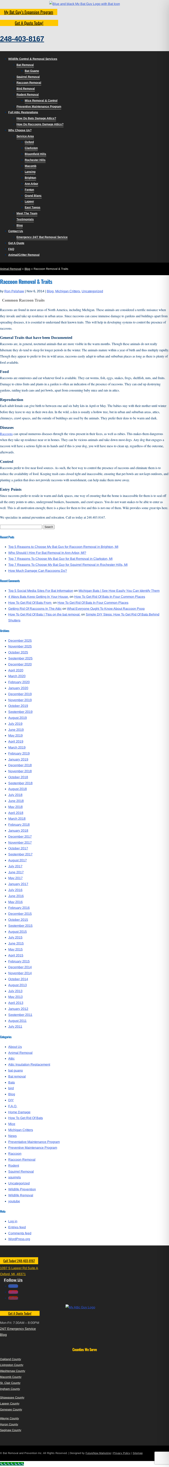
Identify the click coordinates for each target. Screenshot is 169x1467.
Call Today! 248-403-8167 (19, 1260)
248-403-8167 (22, 39)
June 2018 (16, 801)
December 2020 (20, 664)
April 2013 (15, 1003)
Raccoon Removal (28, 82)
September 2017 (20, 854)
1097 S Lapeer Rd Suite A (19, 1268)
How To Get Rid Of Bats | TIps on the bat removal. (44, 614)
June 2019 (16, 729)
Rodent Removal (27, 94)
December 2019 (20, 694)
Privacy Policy (121, 1453)
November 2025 (20, 646)
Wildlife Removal (20, 1195)
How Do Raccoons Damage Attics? (39, 124)
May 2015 (15, 949)
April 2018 (15, 813)
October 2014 (18, 979)
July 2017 (15, 866)
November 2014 (20, 973)
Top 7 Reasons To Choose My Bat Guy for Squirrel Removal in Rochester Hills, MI (68, 564)
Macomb (30, 165)
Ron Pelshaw (14, 291)
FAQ (11, 249)
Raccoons (6, 434)
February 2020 (19, 682)
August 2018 (17, 789)
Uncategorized (92, 291)
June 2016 (16, 896)
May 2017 (15, 878)
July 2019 (15, 723)
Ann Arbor (31, 183)
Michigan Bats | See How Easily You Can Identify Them (119, 590)
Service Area (25, 136)
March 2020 (17, 676)
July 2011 (15, 1026)
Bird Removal (25, 88)
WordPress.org (19, 1239)
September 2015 (20, 925)
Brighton (30, 177)
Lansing (30, 171)
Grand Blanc (33, 195)
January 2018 (18, 830)
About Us (15, 1046)
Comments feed (19, 1233)
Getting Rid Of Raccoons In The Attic (35, 608)
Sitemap (138, 1453)
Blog (19, 225)
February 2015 (19, 961)
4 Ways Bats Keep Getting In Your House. (38, 596)
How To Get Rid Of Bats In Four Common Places (109, 596)
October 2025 (18, 652)
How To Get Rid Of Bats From (30, 602)
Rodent (13, 1165)
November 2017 (20, 842)
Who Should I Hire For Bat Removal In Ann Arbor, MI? (47, 552)
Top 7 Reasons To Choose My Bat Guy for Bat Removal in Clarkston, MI (60, 558)
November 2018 (20, 771)
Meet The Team (26, 213)
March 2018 (17, 818)
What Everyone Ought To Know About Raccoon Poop (106, 608)
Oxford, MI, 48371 (13, 1274)
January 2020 (18, 688)
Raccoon (14, 1153)
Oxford (29, 142)
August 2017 (17, 860)
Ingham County (10, 1388)
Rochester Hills (35, 160)
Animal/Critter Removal (24, 254)
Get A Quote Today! (29, 23)
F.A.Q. (12, 1106)
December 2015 (20, 913)
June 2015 (16, 943)
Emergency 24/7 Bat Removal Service (42, 237)
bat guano (15, 1070)
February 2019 (19, 753)
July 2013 (15, 991)
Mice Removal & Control (41, 100)
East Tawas (32, 207)
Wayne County (9, 1418)
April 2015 (15, 955)
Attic (11, 1058)
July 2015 (15, 937)
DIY (11, 1100)
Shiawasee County (12, 1397)
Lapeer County (9, 1403)
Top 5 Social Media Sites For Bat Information (40, 590)
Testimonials (25, 219)
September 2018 (20, 783)
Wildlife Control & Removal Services (32, 58)
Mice (11, 1124)
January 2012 (18, 1009)
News (12, 1136)
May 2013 (15, 997)
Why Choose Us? (20, 130)
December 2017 (20, 836)
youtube (14, 1201)
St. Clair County (10, 1382)
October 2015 (18, 919)
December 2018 (20, 765)
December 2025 (20, 640)
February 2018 (19, 824)
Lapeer (29, 201)
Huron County (9, 1424)
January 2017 (18, 884)
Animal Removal (10, 268)
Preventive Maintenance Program (38, 106)
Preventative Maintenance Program (34, 1142)
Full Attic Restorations (23, 112)
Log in (12, 1221)
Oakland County (10, 1359)
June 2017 (16, 872)
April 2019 (15, 741)
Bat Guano (32, 70)
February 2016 (19, 907)
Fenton (29, 189)
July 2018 (15, 795)
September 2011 (20, 1015)
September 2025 (20, 658)
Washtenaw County (12, 1371)
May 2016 (15, 902)
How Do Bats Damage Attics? (36, 118)
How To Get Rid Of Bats (25, 1118)
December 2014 (20, 967)
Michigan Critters (67, 291)
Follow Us (13, 1280)
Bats (11, 1082)
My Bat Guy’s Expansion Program (28, 12)
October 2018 (18, 777)
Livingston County (11, 1365)
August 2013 (17, 985)
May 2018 (15, 807)
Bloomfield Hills (35, 154)
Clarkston (31, 148)
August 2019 (17, 717)
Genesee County (11, 1409)
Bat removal (17, 1076)
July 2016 (15, 890)
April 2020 (15, 670)
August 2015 (17, 931)
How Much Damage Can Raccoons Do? (37, 570)
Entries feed (17, 1227)
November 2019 (20, 700)
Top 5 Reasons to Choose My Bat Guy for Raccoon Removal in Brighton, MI (63, 546)
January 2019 (18, 759)
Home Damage (19, 1112)
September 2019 (20, 711)
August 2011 (17, 1020)
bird (11, 1088)
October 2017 (18, 848)
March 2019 (17, 747)
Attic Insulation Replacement (29, 1064)
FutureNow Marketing (98, 1453)
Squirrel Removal (28, 76)
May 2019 (15, 735)
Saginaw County (10, 1430)
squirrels (14, 1177)
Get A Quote (16, 243)
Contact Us (15, 231)
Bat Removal (25, 64)
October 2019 (18, 706)
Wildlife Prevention (22, 1189)
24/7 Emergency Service (18, 1328)
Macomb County (10, 1377)
